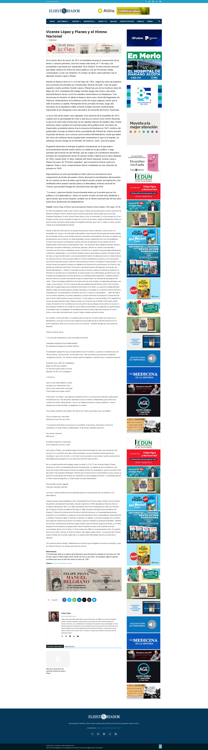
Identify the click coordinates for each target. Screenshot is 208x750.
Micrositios (89, 21)
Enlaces (113, 21)
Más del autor (70, 646)
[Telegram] (94, 600)
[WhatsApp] (74, 600)
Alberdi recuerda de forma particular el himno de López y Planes (56, 671)
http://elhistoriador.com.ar (68, 616)
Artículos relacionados (55, 646)
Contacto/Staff (127, 21)
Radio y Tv (103, 21)
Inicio (52, 21)
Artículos (54, 27)
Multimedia (62, 21)
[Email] (84, 600)
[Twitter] (156, 1)
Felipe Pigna (53, 40)
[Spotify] (153, 1)
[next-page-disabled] (51, 677)
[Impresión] (89, 600)
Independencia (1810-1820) (67, 27)
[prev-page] (47, 677)
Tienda (150, 21)
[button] (159, 22)
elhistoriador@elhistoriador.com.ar (109, 728)
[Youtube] (160, 1)
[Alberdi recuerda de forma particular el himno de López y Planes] (58, 659)
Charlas (140, 21)
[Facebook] (146, 1)
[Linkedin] (79, 600)
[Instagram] (149, 1)
